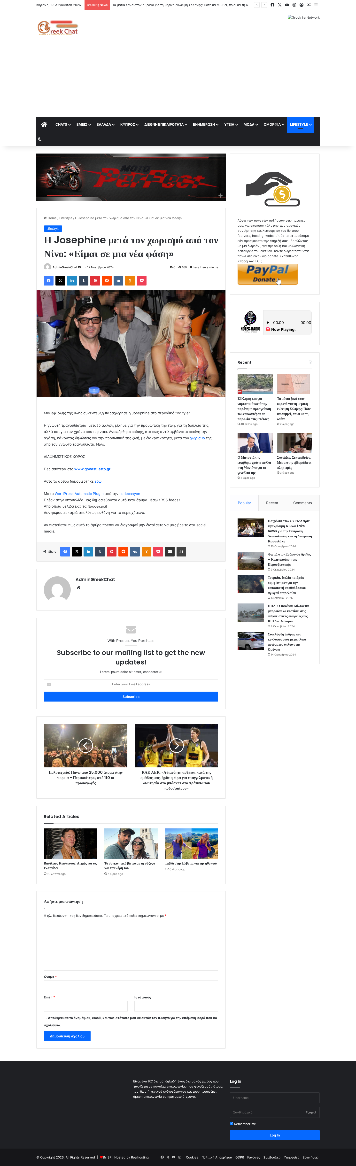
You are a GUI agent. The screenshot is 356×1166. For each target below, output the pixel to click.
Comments (302, 503)
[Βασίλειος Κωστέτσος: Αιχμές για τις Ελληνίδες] (70, 843)
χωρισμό (197, 438)
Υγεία (229, 124)
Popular (244, 503)
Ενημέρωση (204, 124)
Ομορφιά (272, 124)
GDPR (239, 1157)
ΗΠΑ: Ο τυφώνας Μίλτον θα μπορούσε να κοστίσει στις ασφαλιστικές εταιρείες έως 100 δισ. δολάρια (288, 613)
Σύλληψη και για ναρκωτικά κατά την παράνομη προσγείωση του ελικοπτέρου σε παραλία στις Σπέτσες (254, 408)
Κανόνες (253, 1157)
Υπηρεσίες (291, 1157)
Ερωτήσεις (310, 1157)
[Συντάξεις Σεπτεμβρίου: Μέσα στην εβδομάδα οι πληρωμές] (294, 443)
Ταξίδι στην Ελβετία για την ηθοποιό (191, 863)
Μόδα (249, 124)
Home (52, 218)
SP (109, 1157)
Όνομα (50, 977)
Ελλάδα (104, 124)
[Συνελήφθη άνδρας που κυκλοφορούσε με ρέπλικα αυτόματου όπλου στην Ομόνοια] (251, 641)
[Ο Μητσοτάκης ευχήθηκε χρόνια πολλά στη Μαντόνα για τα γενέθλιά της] (255, 443)
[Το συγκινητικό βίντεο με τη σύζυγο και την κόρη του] (131, 843)
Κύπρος (127, 124)
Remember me (244, 1124)
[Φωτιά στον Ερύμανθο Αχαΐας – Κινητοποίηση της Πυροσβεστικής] (251, 561)
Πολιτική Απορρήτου (216, 1157)
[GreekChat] (57, 27)
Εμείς (82, 124)
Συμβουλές (271, 1157)
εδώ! (98, 481)
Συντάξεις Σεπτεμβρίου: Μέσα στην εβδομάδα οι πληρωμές (294, 462)
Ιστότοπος (142, 997)
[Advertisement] (178, 81)
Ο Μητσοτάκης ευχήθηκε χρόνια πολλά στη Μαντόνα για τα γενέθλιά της (254, 465)
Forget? (311, 1112)
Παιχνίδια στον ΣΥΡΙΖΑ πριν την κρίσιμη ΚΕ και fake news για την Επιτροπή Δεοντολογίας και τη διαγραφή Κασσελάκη (290, 531)
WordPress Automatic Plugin (79, 493)
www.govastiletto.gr (92, 469)
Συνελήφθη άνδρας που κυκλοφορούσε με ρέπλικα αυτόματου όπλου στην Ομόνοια (287, 642)
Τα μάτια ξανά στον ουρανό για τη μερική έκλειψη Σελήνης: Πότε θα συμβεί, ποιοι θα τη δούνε (294, 408)
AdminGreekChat (65, 267)
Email (49, 997)
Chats (61, 124)
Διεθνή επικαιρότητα (164, 124)
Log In (275, 1135)
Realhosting (140, 1157)
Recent (272, 503)
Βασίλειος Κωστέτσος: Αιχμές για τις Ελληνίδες (70, 865)
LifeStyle (299, 124)
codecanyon (129, 493)
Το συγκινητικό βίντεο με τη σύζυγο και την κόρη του (129, 865)
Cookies (192, 1157)
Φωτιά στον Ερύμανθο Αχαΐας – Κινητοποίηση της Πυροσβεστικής (289, 559)
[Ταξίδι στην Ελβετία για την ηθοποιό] (191, 843)
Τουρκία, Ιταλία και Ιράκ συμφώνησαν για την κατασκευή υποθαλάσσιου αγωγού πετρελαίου (287, 585)
